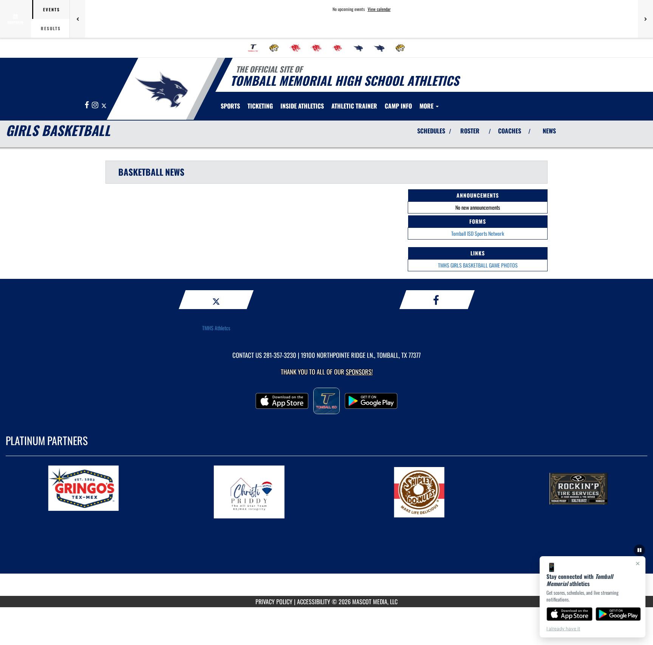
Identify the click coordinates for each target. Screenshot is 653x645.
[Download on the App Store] (569, 614)
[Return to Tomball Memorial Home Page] (162, 90)
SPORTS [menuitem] (230, 105)
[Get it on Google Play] (618, 614)
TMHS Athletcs (216, 328)
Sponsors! (359, 371)
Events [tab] (51, 9)
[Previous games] (77, 19)
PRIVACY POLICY (273, 601)
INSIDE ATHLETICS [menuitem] (302, 105)
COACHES (509, 131)
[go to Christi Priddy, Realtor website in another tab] (275, 492)
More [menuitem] (427, 105)
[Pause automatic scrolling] (639, 550)
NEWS (549, 131)
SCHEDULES (431, 131)
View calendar (379, 9)
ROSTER (470, 131)
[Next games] (645, 19)
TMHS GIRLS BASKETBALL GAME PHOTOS (478, 265)
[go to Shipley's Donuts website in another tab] (440, 492)
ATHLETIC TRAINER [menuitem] (354, 105)
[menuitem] (252, 48)
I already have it (563, 628)
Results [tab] (51, 28)
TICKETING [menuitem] (260, 105)
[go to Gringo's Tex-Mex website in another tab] (109, 492)
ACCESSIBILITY (313, 601)
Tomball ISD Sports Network (477, 233)
